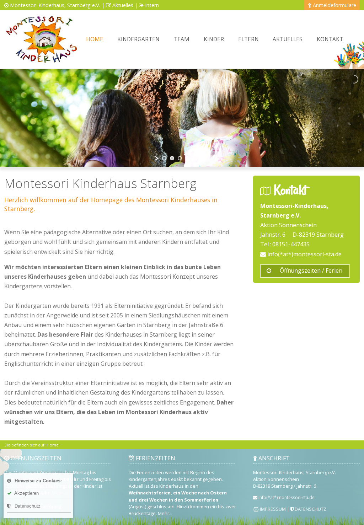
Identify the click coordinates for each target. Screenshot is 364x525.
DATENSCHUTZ (310, 509)
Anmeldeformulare (334, 5)
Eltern (248, 39)
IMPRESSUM (272, 509)
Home (94, 39)
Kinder (214, 39)
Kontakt (330, 39)
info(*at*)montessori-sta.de (304, 254)
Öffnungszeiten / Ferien (310, 270)
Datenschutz (27, 506)
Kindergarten (138, 39)
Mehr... (165, 513)
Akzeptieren (26, 493)
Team (181, 39)
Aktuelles (122, 5)
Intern (152, 5)
